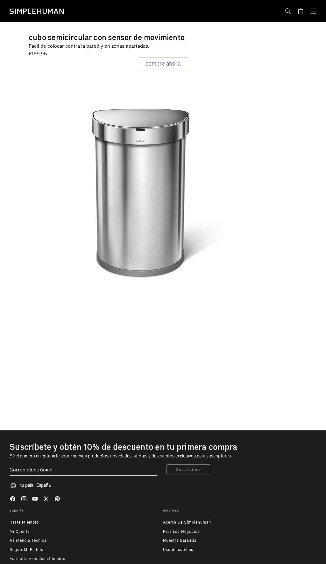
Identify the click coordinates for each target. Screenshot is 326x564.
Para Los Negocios (181, 531)
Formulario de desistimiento (38, 558)
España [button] (43, 485)
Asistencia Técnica (28, 540)
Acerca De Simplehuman (187, 522)
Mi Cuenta (20, 531)
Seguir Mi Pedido (27, 549)
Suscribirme (188, 470)
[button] (288, 11)
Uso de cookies (178, 549)
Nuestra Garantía (179, 540)
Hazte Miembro (24, 522)
